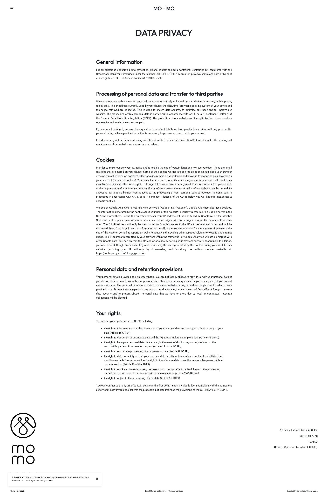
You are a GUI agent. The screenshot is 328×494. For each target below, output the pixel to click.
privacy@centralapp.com (205, 74)
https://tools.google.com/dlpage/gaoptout (120, 253)
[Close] (97, 479)
